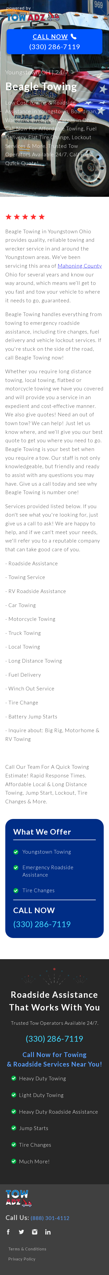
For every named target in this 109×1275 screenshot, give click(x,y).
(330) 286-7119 (54, 47)
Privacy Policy (21, 1259)
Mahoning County (80, 266)
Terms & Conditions (27, 1249)
